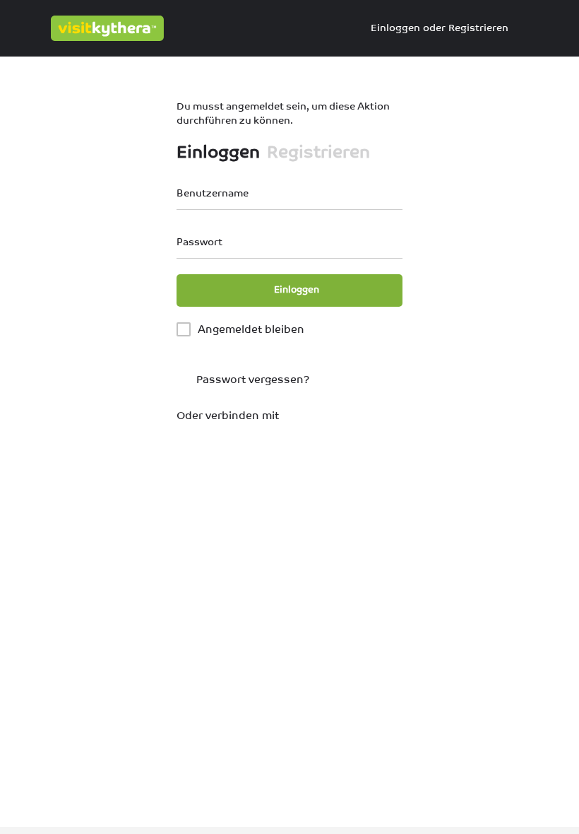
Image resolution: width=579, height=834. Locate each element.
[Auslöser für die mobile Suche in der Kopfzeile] (558, 27)
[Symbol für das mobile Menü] (22, 28)
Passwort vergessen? (251, 379)
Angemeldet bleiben (251, 329)
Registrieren (478, 27)
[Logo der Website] (109, 28)
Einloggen (395, 27)
